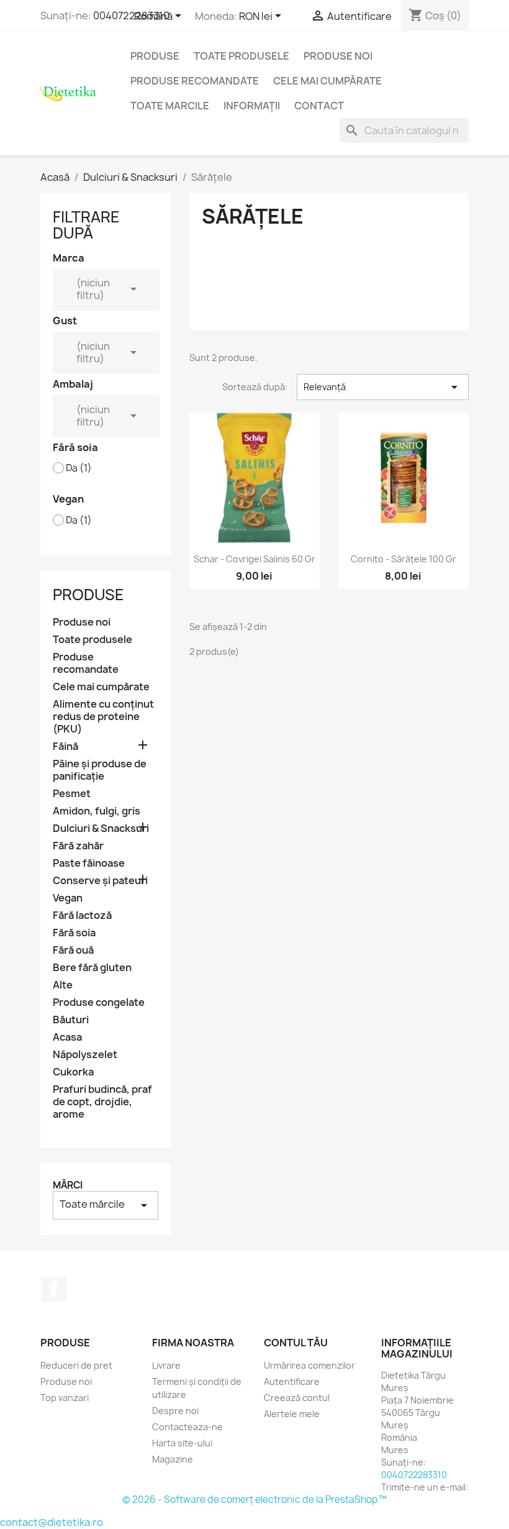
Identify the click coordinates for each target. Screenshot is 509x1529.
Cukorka (73, 1072)
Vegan (68, 898)
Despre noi (175, 1411)
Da (79, 468)
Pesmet (72, 793)
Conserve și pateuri (100, 880)
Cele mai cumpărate (327, 81)
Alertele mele (292, 1414)
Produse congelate (99, 1002)
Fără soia (74, 932)
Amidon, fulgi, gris (96, 811)
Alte (63, 985)
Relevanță (383, 387)
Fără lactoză (82, 915)
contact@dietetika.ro (51, 1522)
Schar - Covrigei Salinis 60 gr (254, 559)
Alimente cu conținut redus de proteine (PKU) (103, 717)
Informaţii (251, 105)
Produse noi (338, 56)
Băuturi (71, 1019)
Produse (154, 56)
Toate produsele (241, 56)
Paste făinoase (89, 863)
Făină (65, 746)
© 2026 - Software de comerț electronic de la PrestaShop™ (254, 1499)
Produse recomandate (194, 81)
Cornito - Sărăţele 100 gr (403, 559)
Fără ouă (73, 950)
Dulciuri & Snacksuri (101, 828)
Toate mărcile (105, 1205)
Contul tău (296, 1342)
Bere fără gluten (92, 967)
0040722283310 (131, 15)
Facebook (54, 1289)
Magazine (172, 1459)
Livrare (166, 1365)
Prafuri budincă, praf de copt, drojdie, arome (102, 1102)
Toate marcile (169, 105)
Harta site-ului (182, 1443)
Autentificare (292, 1381)
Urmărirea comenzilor (309, 1365)
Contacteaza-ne (187, 1427)
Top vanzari (64, 1397)
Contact (319, 105)
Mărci (68, 1185)
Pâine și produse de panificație (99, 770)
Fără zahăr (78, 845)
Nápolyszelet (85, 1054)
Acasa (67, 1037)
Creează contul (297, 1397)
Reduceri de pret (76, 1365)
